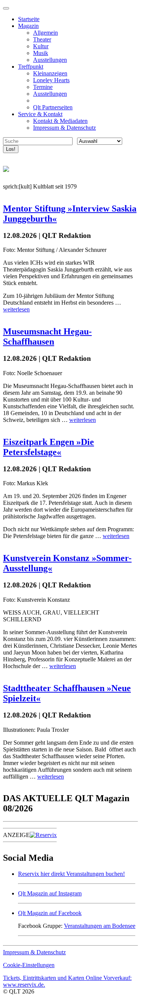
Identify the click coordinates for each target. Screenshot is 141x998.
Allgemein (45, 32)
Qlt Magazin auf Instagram (50, 893)
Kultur (41, 46)
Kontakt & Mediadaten (60, 121)
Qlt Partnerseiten (53, 107)
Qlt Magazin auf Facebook (50, 913)
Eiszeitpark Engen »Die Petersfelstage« (48, 447)
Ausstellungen (50, 60)
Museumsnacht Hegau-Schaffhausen (47, 336)
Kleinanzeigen (50, 73)
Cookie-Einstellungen (29, 965)
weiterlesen (16, 309)
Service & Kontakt (40, 114)
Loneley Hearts (51, 80)
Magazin (28, 26)
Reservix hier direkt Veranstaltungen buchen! (71, 874)
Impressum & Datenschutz (64, 127)
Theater (42, 39)
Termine (43, 87)
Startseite (28, 19)
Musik (40, 53)
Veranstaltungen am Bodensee (99, 926)
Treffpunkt (30, 66)
